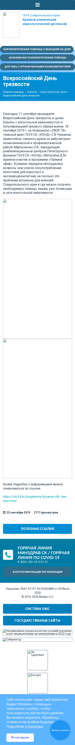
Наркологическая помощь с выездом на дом (37, 49)
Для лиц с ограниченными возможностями (38, 66)
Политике (35, 726)
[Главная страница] (11, 25)
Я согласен (20, 737)
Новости (32, 92)
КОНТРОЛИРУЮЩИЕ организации (37, 572)
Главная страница (13, 92)
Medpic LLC (46, 596)
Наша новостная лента (53, 92)
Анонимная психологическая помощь (37, 57)
